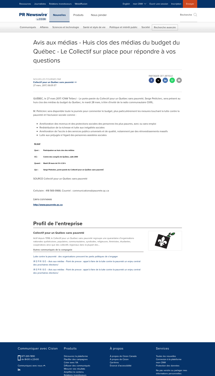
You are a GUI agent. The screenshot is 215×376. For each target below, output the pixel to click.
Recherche (186, 15)
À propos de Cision (119, 359)
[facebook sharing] (151, 81)
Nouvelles (59, 15)
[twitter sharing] (158, 81)
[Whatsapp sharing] (172, 81)
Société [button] (145, 27)
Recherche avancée (165, 27)
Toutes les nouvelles (166, 356)
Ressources (25, 4)
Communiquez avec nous (30, 365)
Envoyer (190, 4)
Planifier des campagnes (76, 359)
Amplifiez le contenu (74, 372)
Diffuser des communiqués (77, 365)
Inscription (176, 4)
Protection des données (167, 365)
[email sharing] (179, 81)
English (126, 4)
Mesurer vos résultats (74, 368)
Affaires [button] (44, 27)
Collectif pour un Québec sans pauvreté (58, 233)
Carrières (114, 362)
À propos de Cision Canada (123, 356)
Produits (78, 15)
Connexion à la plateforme (168, 359)
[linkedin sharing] (165, 81)
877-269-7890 (28, 356)
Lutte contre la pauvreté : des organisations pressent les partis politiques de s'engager (75, 256)
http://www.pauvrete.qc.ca (48, 204)
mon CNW (161, 362)
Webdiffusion (81, 4)
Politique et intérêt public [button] (123, 27)
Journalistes (40, 4)
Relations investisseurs (60, 4)
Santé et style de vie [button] (94, 27)
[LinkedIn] (19, 369)
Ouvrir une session (158, 4)
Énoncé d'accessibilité (120, 365)
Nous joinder (99, 15)
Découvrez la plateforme (76, 356)
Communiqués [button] (28, 27)
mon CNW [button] (138, 4)
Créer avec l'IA (71, 362)
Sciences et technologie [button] (65, 27)
